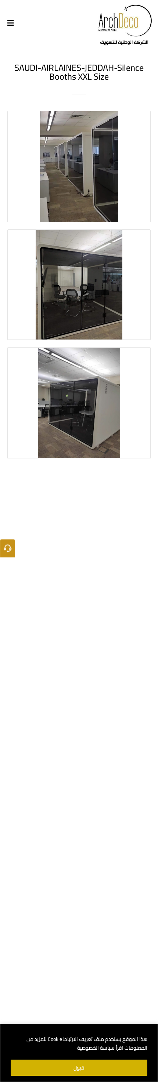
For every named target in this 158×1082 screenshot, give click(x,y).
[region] (79, 1053)
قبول (79, 1067)
